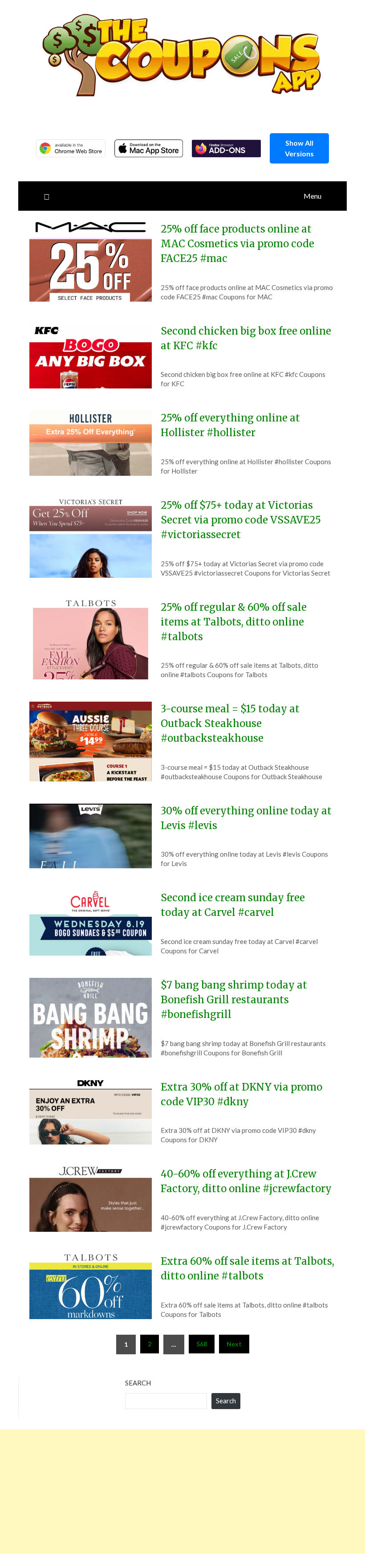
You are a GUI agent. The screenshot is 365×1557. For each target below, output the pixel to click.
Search (138, 1383)
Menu (312, 196)
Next (234, 1344)
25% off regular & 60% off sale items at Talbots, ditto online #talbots (234, 622)
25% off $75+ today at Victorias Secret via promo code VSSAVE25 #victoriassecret (241, 520)
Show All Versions (299, 148)
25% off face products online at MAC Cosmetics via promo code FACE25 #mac (237, 244)
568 (201, 1344)
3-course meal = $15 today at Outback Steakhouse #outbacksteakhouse (230, 723)
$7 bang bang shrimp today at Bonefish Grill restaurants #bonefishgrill (234, 1000)
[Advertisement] (182, 1491)
